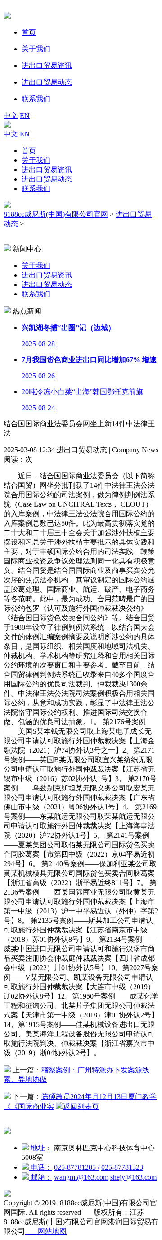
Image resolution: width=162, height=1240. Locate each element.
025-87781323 (122, 1167)
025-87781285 (76, 1167)
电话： (40, 1167)
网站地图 (46, 1231)
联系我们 (36, 188)
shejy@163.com (133, 1177)
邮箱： (40, 1177)
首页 (29, 150)
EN (25, 115)
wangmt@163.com (81, 1177)
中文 (11, 115)
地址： (40, 1148)
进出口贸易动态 (47, 179)
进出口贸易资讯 (47, 169)
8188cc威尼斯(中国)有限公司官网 (56, 214)
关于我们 (36, 160)
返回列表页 (81, 1106)
